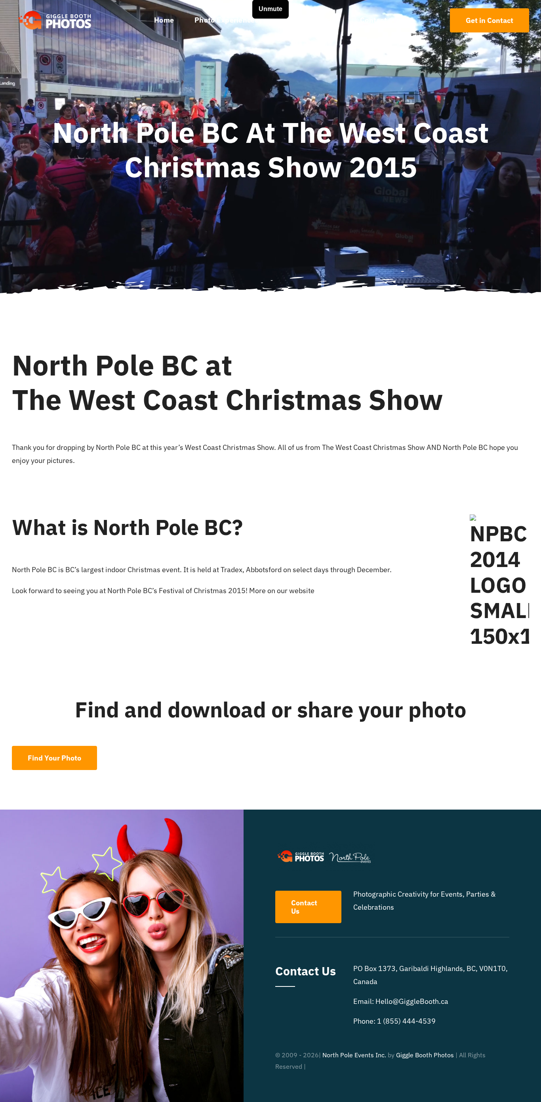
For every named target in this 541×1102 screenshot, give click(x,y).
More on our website (281, 590)
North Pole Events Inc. (354, 1055)
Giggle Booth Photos (425, 1055)
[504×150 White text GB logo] (55, 10)
